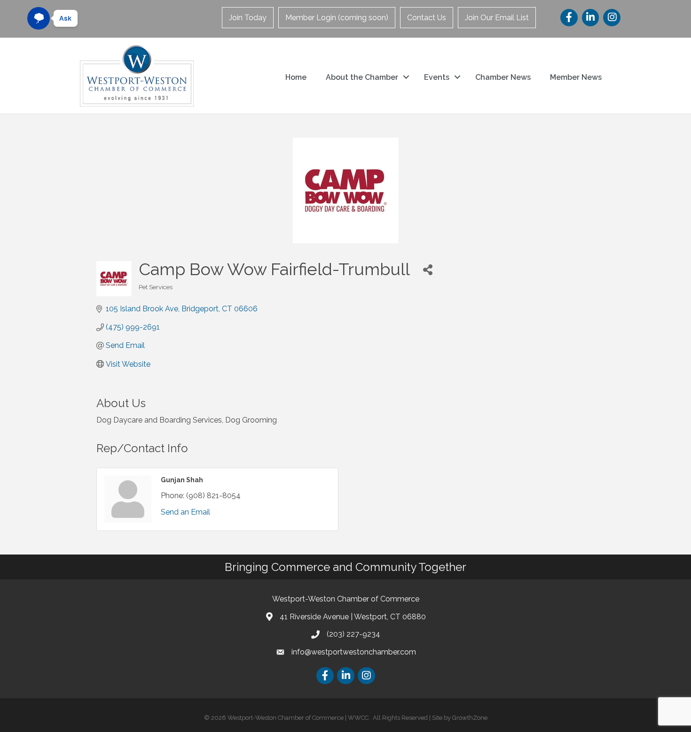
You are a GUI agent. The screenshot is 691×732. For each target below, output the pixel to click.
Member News (576, 77)
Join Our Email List (497, 17)
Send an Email (185, 512)
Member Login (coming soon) (336, 17)
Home (295, 77)
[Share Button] (427, 269)
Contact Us (426, 17)
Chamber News (503, 77)
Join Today (248, 17)
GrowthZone (469, 717)
